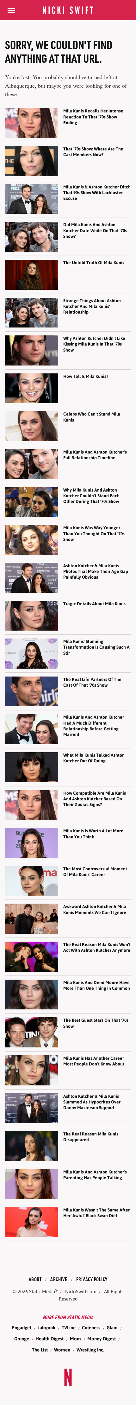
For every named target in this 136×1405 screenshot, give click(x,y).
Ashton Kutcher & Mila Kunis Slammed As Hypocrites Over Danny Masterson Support (92, 1102)
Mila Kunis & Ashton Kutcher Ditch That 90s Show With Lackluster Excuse (97, 192)
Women (62, 1349)
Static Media (42, 1291)
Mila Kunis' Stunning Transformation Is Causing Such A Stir (96, 647)
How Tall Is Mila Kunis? (85, 376)
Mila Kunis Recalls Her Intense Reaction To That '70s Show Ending (93, 116)
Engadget (21, 1327)
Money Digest (101, 1338)
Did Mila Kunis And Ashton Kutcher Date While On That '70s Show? (95, 230)
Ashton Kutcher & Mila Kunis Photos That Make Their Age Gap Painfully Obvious (95, 571)
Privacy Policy (92, 1279)
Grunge (21, 1338)
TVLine (69, 1327)
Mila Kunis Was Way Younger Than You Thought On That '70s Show (94, 533)
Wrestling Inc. (90, 1349)
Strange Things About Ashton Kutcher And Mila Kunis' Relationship (92, 306)
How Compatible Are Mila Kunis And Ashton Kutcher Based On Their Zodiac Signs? (94, 799)
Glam (112, 1327)
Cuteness (91, 1327)
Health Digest (49, 1338)
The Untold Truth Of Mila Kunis (93, 262)
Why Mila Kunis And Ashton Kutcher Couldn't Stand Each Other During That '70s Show (91, 495)
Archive (58, 1279)
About (35, 1279)
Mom (75, 1338)
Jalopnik (46, 1327)
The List (40, 1349)
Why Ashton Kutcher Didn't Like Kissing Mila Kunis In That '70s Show (94, 344)
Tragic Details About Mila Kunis (94, 603)
